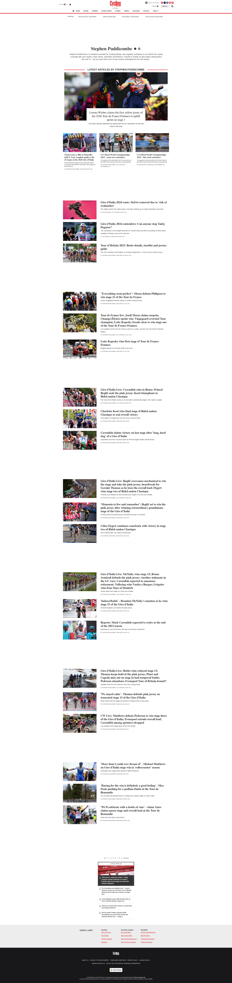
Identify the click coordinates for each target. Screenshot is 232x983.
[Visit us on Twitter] (165, 3)
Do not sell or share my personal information (123, 963)
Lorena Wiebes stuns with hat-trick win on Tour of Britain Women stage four (116, 900)
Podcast (146, 11)
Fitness (117, 11)
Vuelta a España (106, 939)
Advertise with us (98, 963)
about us (85, 960)
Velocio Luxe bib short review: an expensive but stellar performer (117, 907)
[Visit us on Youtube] (170, 3)
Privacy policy (132, 960)
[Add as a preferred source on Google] (116, 970)
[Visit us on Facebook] (167, 3)
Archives (126, 858)
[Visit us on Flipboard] (172, 3)
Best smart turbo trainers (129, 939)
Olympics (104, 942)
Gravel (126, 11)
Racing (85, 11)
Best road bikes (126, 932)
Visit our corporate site (139, 977)
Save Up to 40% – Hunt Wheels (87, 16)
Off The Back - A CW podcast (130, 16)
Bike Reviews (145, 935)
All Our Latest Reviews (148, 932)
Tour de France (106, 932)
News (78, 11)
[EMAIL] (139, 49)
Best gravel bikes (126, 935)
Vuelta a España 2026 (109, 16)
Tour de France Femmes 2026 (154, 16)
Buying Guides (106, 11)
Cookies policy (144, 960)
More (155, 11)
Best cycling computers (128, 942)
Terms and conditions (118, 960)
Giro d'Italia (105, 935)
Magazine (136, 11)
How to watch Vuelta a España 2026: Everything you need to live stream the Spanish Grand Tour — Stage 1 (115, 914)
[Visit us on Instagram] (162, 3)
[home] (73, 11)
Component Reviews (147, 939)
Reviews (95, 11)
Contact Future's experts (99, 960)
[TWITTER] (135, 49)
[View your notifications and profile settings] (70, 4)
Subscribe (164, 6)
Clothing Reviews (146, 942)
